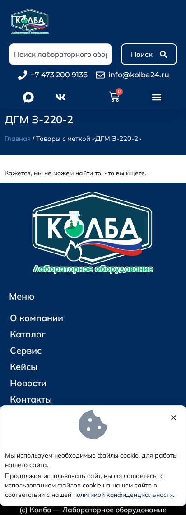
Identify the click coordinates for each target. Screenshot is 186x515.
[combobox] (60, 54)
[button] (156, 97)
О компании (36, 317)
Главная (18, 138)
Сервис (26, 350)
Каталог (28, 334)
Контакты (31, 399)
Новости (28, 383)
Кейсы (23, 366)
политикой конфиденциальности (123, 495)
